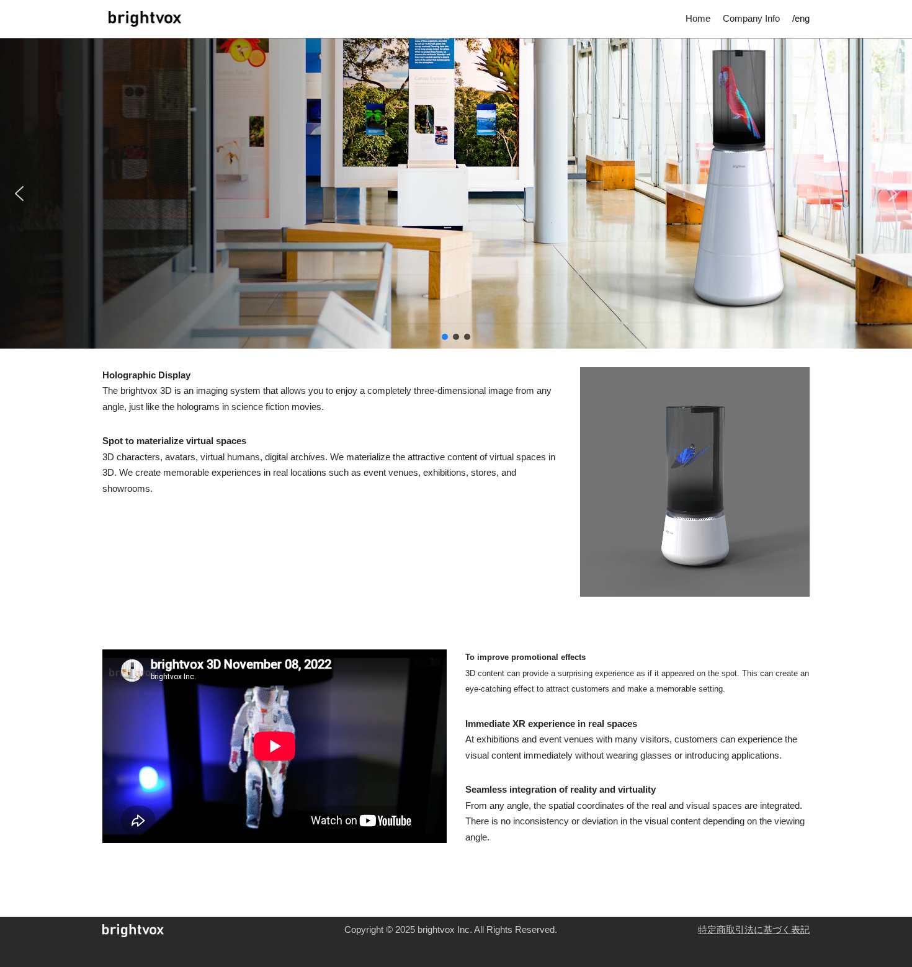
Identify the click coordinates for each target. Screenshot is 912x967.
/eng (801, 18)
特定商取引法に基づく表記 (754, 929)
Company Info (751, 18)
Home (698, 18)
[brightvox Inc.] (141, 19)
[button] (19, 193)
